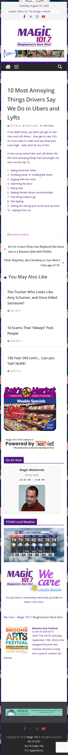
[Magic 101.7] (8, 67)
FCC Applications (34, 750)
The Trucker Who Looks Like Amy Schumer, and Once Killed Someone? (32, 297)
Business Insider (17, 234)
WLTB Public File (34, 746)
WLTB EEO (34, 741)
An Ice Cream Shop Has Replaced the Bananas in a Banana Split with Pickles (36, 249)
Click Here (37, 602)
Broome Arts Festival (45, 628)
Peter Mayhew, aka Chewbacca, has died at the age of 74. (32, 262)
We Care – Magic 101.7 (18, 617)
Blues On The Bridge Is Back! (30, 11)
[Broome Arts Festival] (17, 629)
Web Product (31, 125)
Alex (37, 631)
